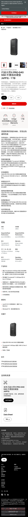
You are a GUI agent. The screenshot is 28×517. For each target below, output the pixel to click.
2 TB (11, 97)
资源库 (2, 485)
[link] (3, 108)
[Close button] (25, 2)
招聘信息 (3, 474)
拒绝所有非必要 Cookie (13, 511)
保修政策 (3, 483)
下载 (7, 419)
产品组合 (16, 466)
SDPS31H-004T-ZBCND (10, 366)
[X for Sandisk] (5, 495)
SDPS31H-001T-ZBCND (10, 361)
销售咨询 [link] (14, 103)
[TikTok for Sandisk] (2, 495)
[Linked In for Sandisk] (8, 495)
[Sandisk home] (8, 20)
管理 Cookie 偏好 (13, 508)
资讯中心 (16, 470)
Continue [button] (14, 13)
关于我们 (3, 466)
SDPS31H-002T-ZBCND (10, 364)
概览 (2, 24)
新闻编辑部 (3, 471)
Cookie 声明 (11, 504)
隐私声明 (5, 504)
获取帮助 (3, 482)
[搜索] (26, 20)
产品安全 (3, 487)
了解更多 (13, 91)
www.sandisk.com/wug (12, 440)
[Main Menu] (2, 20)
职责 (2, 468)
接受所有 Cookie (13, 514)
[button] (4, 65)
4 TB (18, 97)
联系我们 (3, 476)
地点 (2, 473)
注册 (4, 459)
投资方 (2, 470)
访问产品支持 (8, 400)
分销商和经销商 (17, 468)
